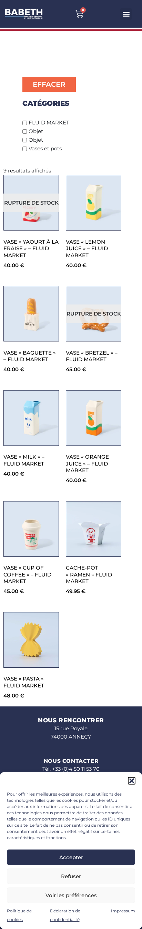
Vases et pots (45, 148)
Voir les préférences (71, 895)
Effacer (49, 84)
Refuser (71, 876)
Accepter (71, 857)
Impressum (123, 910)
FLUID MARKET (49, 122)
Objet (36, 131)
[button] (131, 780)
